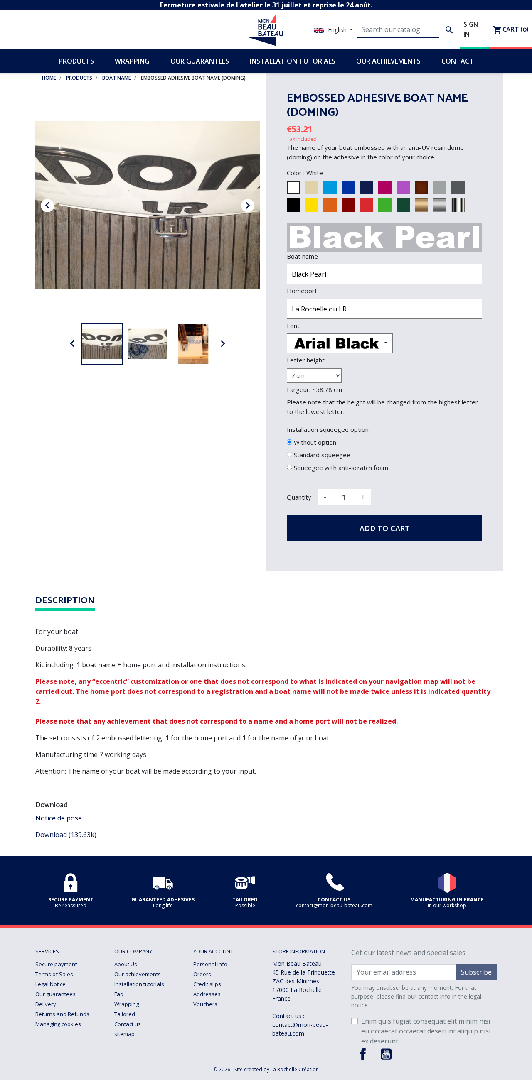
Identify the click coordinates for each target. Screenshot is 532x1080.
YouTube (386, 1054)
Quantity (299, 497)
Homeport (302, 291)
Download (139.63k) (65, 834)
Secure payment (56, 964)
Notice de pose (58, 818)
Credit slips (207, 984)
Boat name (302, 256)
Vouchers (205, 1004)
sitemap (124, 1034)
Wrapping (126, 1004)
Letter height (306, 360)
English (337, 30)
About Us (125, 964)
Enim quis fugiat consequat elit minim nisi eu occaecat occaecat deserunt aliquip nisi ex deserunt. (425, 1031)
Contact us (127, 1024)
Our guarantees (55, 994)
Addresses (207, 994)
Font (293, 325)
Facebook (363, 1054)
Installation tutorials (139, 984)
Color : (296, 173)
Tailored (124, 1014)
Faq (118, 994)
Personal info (210, 964)
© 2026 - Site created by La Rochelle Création (266, 1069)
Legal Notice (50, 984)
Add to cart (385, 528)
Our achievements (137, 974)
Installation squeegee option (328, 429)
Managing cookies (58, 1024)
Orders (202, 974)
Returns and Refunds (62, 1014)
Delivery (45, 1004)
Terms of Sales (54, 974)
